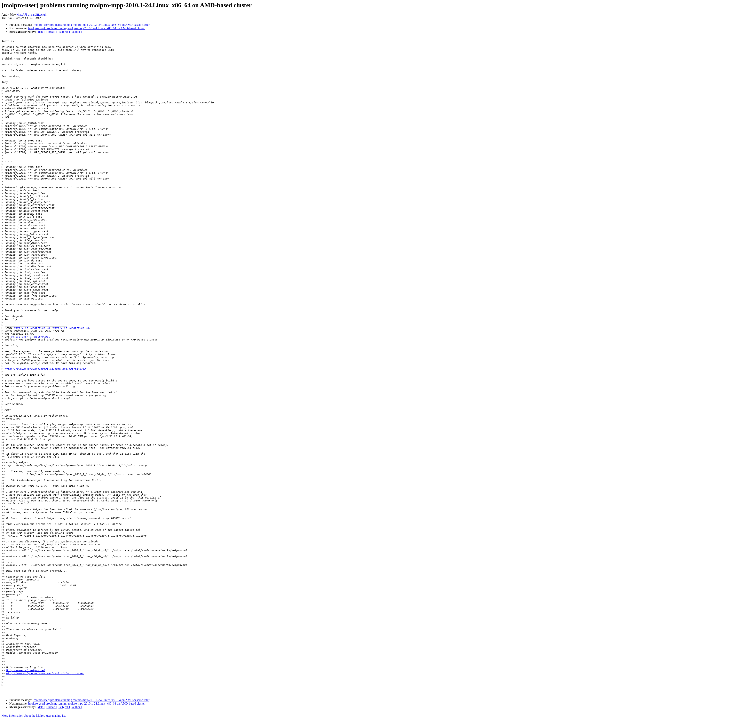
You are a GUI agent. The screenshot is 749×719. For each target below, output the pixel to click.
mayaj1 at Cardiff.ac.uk (32, 327)
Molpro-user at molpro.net (25, 670)
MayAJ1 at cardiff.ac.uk (31, 14)
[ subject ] (64, 31)
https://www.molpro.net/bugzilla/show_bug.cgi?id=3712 (45, 368)
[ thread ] (51, 31)
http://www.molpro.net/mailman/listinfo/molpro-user (45, 673)
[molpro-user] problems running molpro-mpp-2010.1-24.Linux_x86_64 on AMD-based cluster (91, 24)
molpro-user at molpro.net (30, 336)
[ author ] (76, 31)
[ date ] (40, 31)
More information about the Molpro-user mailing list (34, 715)
